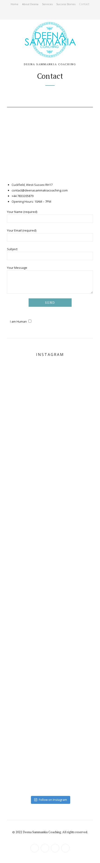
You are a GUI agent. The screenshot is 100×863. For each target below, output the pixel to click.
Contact (84, 4)
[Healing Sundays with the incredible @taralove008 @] (50, 625)
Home (14, 4)
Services (47, 4)
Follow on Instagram (53, 800)
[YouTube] (57, 14)
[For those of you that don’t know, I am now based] (50, 721)
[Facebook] (47, 14)
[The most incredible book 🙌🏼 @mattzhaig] (50, 673)
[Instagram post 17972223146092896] (50, 530)
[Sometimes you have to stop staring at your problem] (50, 769)
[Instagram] (52, 14)
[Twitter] (42, 14)
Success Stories (65, 4)
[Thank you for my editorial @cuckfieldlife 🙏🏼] (50, 434)
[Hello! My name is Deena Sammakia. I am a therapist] (50, 577)
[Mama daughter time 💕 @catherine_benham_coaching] (50, 482)
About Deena (30, 4)
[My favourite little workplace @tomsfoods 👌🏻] (50, 386)
